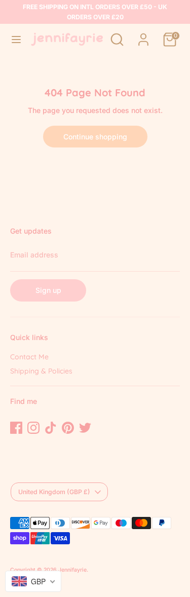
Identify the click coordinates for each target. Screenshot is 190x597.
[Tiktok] (51, 428)
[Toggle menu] (15, 39)
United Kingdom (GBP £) (54, 492)
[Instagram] (33, 428)
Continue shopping (95, 136)
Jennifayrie (72, 570)
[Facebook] (16, 428)
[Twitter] (85, 428)
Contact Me (29, 356)
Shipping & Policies (41, 371)
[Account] (143, 34)
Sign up (48, 290)
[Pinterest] (68, 428)
